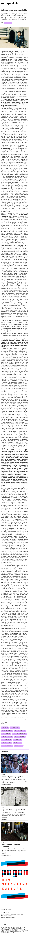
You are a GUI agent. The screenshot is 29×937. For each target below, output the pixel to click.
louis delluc (17, 739)
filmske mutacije (20, 730)
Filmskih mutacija (6, 60)
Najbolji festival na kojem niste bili (13, 810)
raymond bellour (6, 742)
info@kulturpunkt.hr (6, 909)
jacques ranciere (20, 736)
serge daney (17, 742)
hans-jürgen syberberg (19, 733)
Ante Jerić (5, 727)
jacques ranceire (7, 736)
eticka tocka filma (7, 730)
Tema (2, 807)
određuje (8, 53)
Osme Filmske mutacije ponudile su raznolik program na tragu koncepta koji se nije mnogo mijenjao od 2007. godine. (14, 781)
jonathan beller (6, 739)
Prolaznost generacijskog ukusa (12, 777)
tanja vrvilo (18, 745)
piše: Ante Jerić (4, 819)
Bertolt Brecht (15, 727)
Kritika (3, 774)
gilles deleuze (6, 733)
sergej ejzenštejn (7, 745)
